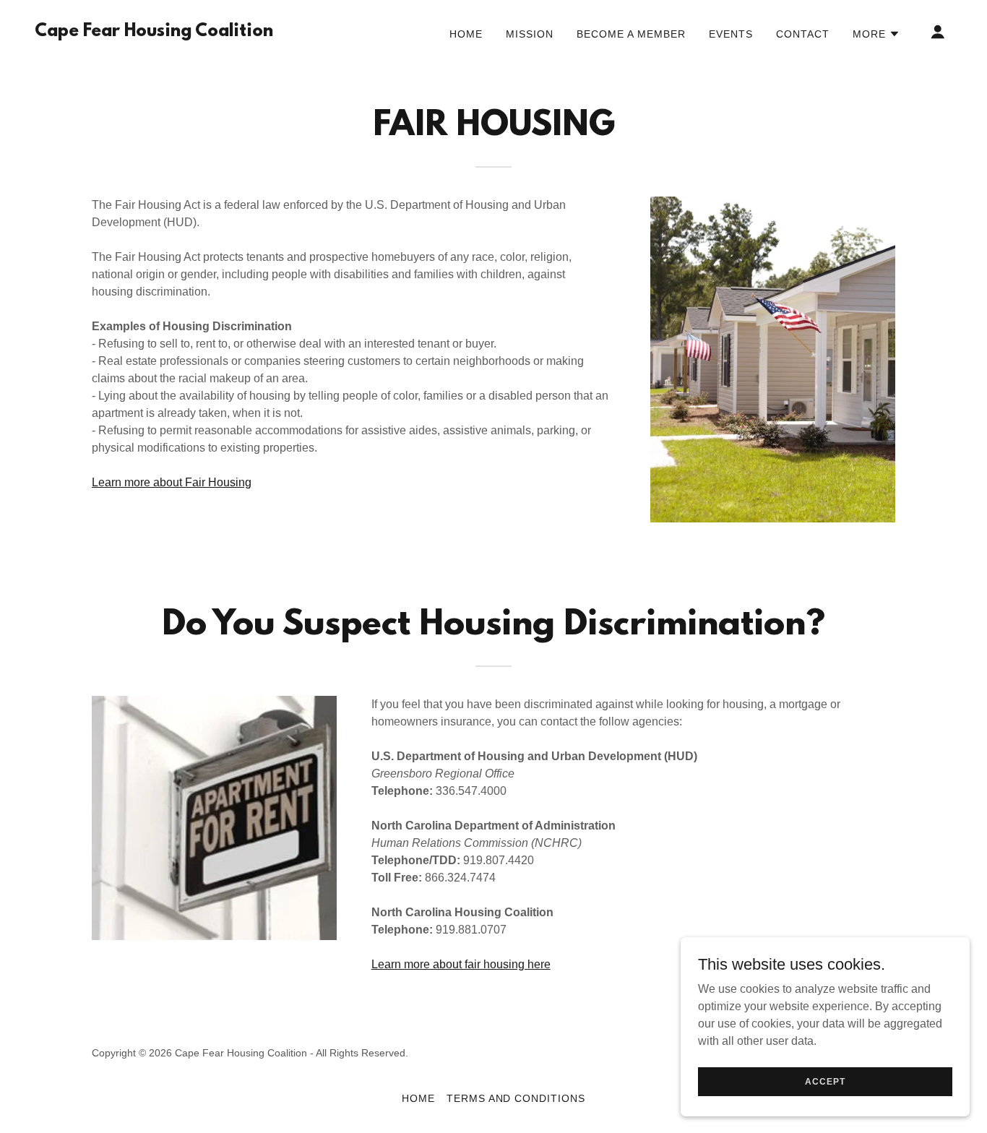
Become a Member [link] (631, 34)
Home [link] (466, 34)
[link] (154, 32)
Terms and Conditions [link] (516, 1098)
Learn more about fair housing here (461, 964)
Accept (825, 1081)
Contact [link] (802, 34)
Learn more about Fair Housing (171, 482)
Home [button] (418, 1098)
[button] (876, 34)
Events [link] (731, 34)
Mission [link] (529, 34)
